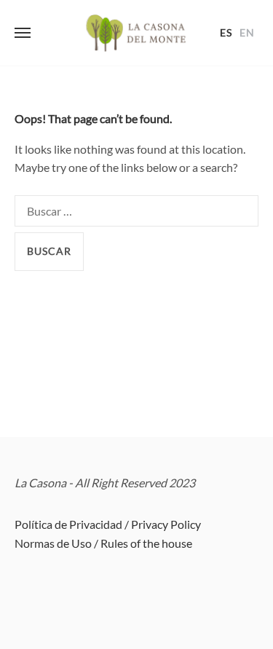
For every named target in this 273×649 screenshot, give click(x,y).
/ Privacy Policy (162, 524)
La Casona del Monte (137, 33)
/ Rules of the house (143, 543)
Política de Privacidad (68, 524)
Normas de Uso (53, 543)
